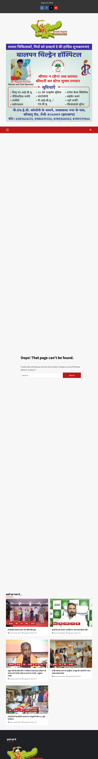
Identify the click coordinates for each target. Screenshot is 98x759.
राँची (16, 624)
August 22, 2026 (28, 633)
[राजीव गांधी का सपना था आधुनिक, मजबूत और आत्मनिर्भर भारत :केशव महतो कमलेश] (71, 654)
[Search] (90, 130)
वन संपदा (34, 710)
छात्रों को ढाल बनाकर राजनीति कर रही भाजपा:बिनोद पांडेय (70, 630)
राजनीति (66, 624)
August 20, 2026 (28, 679)
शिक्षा (27, 624)
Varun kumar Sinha (15, 633)
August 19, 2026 (28, 722)
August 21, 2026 (72, 633)
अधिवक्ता (11, 665)
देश (60, 665)
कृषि (10, 710)
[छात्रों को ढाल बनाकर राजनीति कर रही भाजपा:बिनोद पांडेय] (71, 613)
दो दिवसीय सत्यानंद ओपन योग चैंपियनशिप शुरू (23, 630)
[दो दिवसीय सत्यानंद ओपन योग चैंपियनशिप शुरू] (27, 613)
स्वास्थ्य (33, 624)
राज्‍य (21, 624)
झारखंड (11, 624)
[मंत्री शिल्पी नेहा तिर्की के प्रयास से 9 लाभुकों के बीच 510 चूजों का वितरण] (27, 699)
